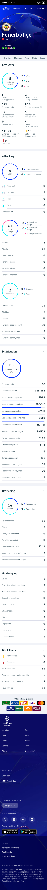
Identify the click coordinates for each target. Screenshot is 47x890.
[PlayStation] (15, 703)
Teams (27, 730)
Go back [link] (8, 18)
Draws (4, 740)
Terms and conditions (10, 848)
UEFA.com (6, 776)
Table (27, 58)
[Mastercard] (41, 703)
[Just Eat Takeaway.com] (28, 708)
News (27, 735)
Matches (18, 58)
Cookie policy (7, 852)
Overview (7, 58)
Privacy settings (8, 856)
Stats (34, 58)
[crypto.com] (11, 708)
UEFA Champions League (6, 8)
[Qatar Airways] (36, 708)
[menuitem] (17, 8)
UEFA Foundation (9, 781)
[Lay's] (23, 703)
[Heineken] (6, 703)
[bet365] (19, 708)
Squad (42, 58)
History (27, 740)
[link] (17, 8)
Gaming (5, 746)
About (27, 746)
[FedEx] (32, 703)
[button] (39, 8)
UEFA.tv (5, 735)
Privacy (5, 843)
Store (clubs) (30, 751)
